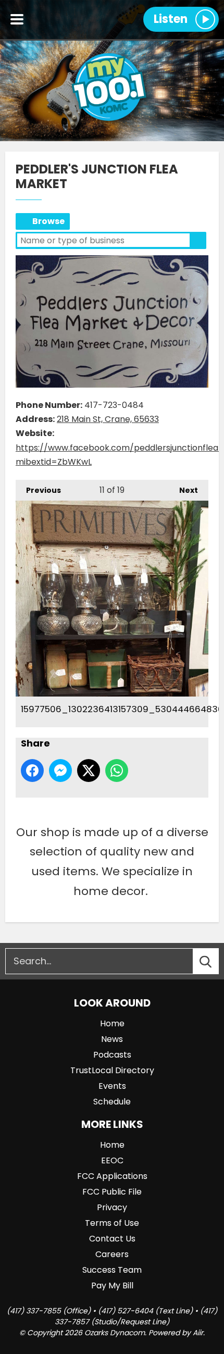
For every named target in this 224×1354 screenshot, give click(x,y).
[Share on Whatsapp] (116, 770)
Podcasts (112, 1055)
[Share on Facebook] (32, 770)
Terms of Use (112, 1223)
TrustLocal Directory (112, 1070)
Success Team (112, 1270)
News (112, 1039)
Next (183, 490)
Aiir (198, 1332)
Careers (112, 1254)
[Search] (215, 961)
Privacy (112, 1207)
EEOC (112, 1160)
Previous (38, 490)
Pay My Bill (112, 1285)
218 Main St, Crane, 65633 (108, 419)
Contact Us (112, 1239)
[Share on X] (88, 770)
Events (112, 1086)
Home (112, 1023)
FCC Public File (112, 1192)
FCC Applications (112, 1176)
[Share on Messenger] (60, 770)
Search (198, 240)
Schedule (112, 1102)
